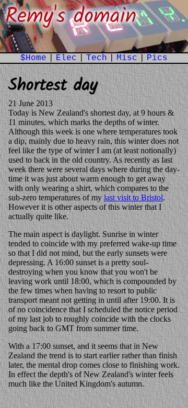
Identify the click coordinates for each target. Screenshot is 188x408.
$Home (33, 58)
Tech (96, 58)
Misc (126, 58)
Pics (157, 58)
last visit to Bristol (133, 197)
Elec (66, 58)
